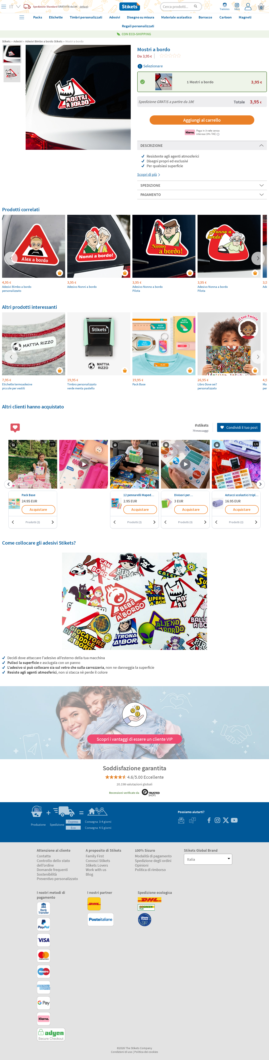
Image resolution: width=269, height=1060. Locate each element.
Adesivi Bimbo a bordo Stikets (43, 41)
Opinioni (141, 865)
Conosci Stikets (98, 860)
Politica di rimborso (150, 869)
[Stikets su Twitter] (226, 820)
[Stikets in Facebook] (209, 820)
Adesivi (17, 41)
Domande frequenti (52, 869)
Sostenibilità (47, 874)
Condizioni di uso (121, 1052)
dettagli (84, 6)
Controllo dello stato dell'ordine (53, 863)
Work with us (96, 869)
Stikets (6, 41)
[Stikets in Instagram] (217, 820)
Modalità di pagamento (153, 856)
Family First (95, 856)
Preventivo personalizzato (57, 878)
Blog (89, 874)
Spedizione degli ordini (153, 860)
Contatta (44, 856)
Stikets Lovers (97, 865)
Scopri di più (147, 174)
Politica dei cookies (146, 1052)
